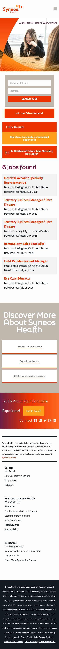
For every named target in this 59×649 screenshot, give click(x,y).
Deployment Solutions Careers (29, 376)
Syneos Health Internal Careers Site (23, 551)
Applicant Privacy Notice (13, 642)
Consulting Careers (29, 361)
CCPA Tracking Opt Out (43, 637)
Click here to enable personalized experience (29, 138)
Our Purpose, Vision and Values (21, 511)
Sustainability (12, 529)
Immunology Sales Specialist (24, 244)
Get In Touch (33, 411)
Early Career (11, 480)
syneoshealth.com (9, 458)
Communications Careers (29, 346)
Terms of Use (43, 633)
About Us (9, 506)
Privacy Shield (26, 637)
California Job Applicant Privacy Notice (40, 642)
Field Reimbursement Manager (26, 261)
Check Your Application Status (20, 560)
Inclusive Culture (13, 520)
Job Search (10, 471)
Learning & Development (17, 516)
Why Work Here (13, 502)
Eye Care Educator (17, 278)
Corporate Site (12, 555)
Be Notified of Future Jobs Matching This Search (31, 152)
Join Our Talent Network (17, 476)
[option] (29, 44)
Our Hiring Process (14, 546)
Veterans (9, 485)
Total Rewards (12, 525)
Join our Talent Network (29, 113)
